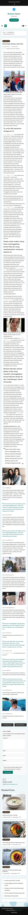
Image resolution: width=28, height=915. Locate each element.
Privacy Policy (14, 912)
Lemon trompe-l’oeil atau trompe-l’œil (14, 893)
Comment (5, 738)
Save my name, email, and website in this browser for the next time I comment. (13, 768)
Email (4, 755)
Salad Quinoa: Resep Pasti (11, 896)
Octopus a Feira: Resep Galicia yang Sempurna (11, 870)
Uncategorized (6, 41)
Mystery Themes (18, 910)
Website (4, 760)
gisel (18, 456)
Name (4, 750)
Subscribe (15, 20)
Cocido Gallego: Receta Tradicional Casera (13, 842)
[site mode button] (23, 26)
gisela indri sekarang (15, 48)
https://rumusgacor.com (12, 784)
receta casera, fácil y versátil (9, 815)
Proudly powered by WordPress (19, 908)
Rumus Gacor (14, 13)
